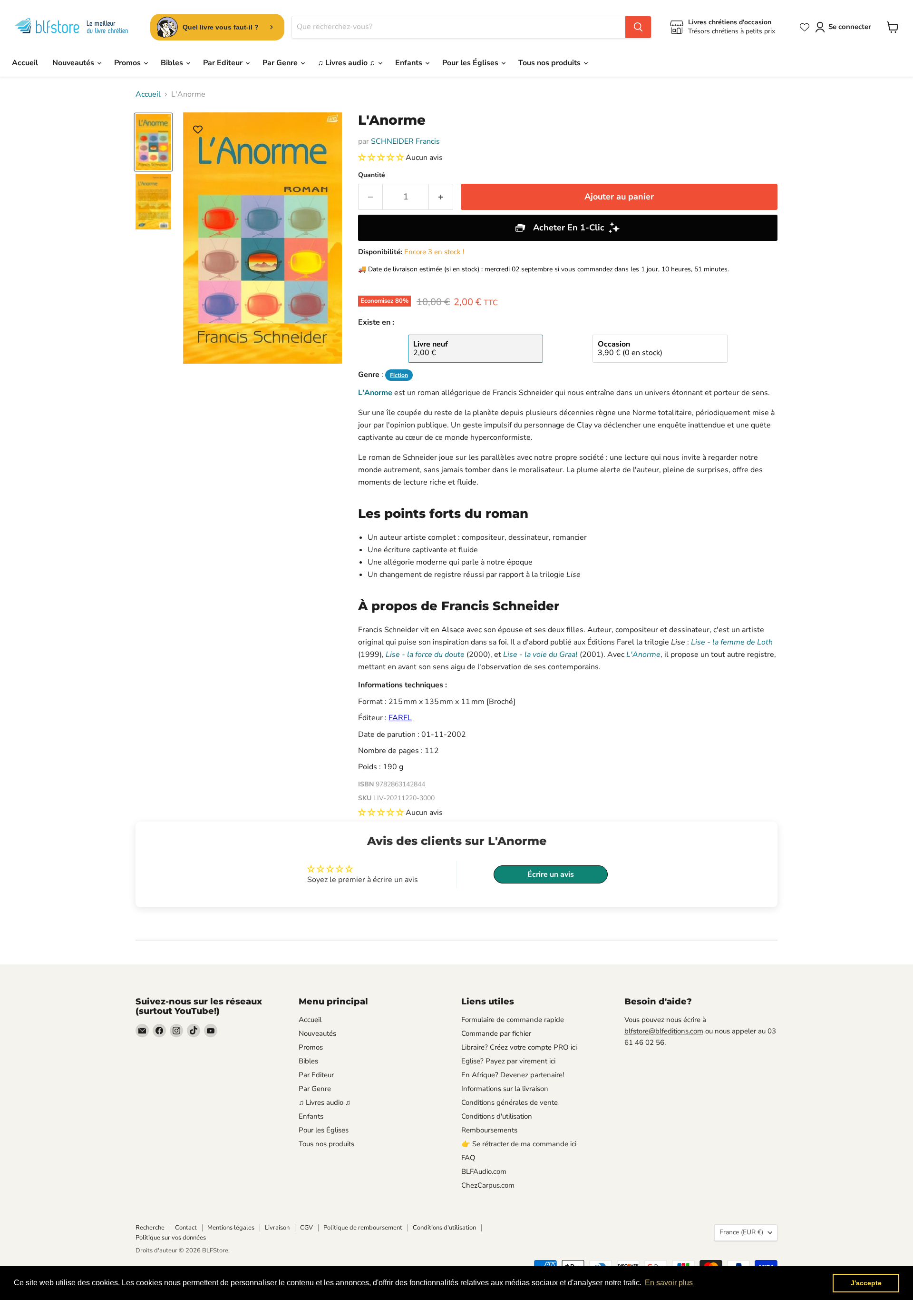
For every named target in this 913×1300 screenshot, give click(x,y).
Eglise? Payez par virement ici (508, 1061)
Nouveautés (74, 63)
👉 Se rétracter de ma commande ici (518, 1144)
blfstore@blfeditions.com (663, 1031)
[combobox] (458, 27)
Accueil (25, 63)
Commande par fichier (496, 1033)
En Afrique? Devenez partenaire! (512, 1075)
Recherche (150, 1227)
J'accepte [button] (866, 1283)
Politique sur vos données (171, 1237)
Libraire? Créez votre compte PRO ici (519, 1047)
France (741, 1232)
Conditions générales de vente (509, 1102)
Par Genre (281, 63)
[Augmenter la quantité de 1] (441, 197)
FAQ (468, 1157)
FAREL (400, 718)
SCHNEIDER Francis (405, 141)
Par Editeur (223, 63)
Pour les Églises (471, 63)
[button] (382, 157)
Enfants (409, 63)
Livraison (277, 1227)
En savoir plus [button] (669, 1283)
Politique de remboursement (362, 1227)
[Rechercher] (638, 27)
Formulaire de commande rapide (512, 1019)
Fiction (399, 375)
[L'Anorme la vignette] (153, 142)
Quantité (371, 175)
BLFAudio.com (483, 1171)
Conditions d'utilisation (496, 1116)
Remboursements (489, 1130)
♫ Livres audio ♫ (347, 63)
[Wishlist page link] (804, 27)
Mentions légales (230, 1227)
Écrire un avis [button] (550, 874)
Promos (128, 63)
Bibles (173, 63)
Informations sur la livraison (504, 1088)
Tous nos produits (550, 63)
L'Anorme (375, 392)
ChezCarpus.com (488, 1185)
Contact (186, 1227)
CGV (306, 1227)
